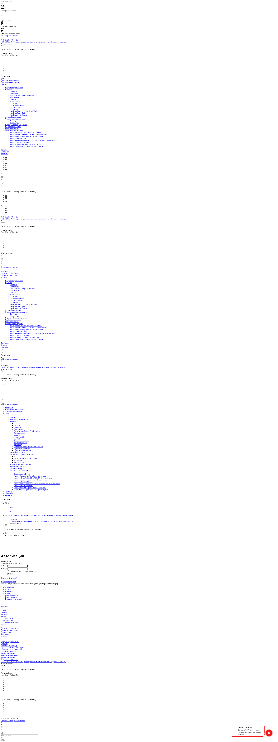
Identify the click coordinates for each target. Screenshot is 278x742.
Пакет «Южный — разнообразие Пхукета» (25, 144)
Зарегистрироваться (8, 582)
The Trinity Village (16, 107)
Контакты (4, 154)
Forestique (13, 91)
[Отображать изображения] (2, 22)
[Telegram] (6, 163)
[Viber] (6, 165)
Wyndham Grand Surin (18, 113)
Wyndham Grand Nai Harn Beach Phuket (24, 111)
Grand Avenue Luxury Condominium (22, 95)
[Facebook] (6, 159)
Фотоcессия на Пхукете (14, 131)
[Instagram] (6, 162)
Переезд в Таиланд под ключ (16, 125)
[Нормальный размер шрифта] (2, 6)
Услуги (3, 84)
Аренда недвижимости (10, 82)
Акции (7, 593)
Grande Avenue (15, 97)
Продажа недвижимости (11, 80)
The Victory (14, 109)
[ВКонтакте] (6, 157)
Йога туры (13, 121)
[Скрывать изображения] (2, 25)
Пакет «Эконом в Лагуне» (19, 142)
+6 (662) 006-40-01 (11, 40)
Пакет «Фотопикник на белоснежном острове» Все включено (32, 140)
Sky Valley (13, 103)
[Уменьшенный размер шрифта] (2, 4)
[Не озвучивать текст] (2, 32)
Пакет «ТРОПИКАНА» (18, 138)
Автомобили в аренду (13, 117)
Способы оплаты (11, 595)
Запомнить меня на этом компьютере (24, 571)
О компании (9, 587)
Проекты (8, 90)
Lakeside (13, 99)
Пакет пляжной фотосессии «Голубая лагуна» (27, 146)
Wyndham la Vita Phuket (18, 115)
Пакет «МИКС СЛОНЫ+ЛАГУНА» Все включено (28, 134)
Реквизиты (9, 591)
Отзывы (8, 589)
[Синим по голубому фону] (1, 18)
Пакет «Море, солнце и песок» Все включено (26, 136)
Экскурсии (5, 152)
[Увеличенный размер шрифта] (3, 9)
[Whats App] (6, 169)
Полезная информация (13, 599)
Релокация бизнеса (12, 129)
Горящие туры (6, 632)
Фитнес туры (14, 123)
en (1, 175)
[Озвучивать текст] (2, 29)
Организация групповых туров (17, 119)
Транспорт (5, 150)
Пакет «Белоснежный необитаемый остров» (26, 132)
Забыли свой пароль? (9, 578)
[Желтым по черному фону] (1, 15)
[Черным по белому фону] (1, 13)
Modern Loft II (15, 101)
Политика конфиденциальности (13, 721)
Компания (5, 78)
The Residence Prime (17, 105)
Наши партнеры (11, 597)
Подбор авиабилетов (13, 127)
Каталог (4, 624)
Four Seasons (14, 93)
